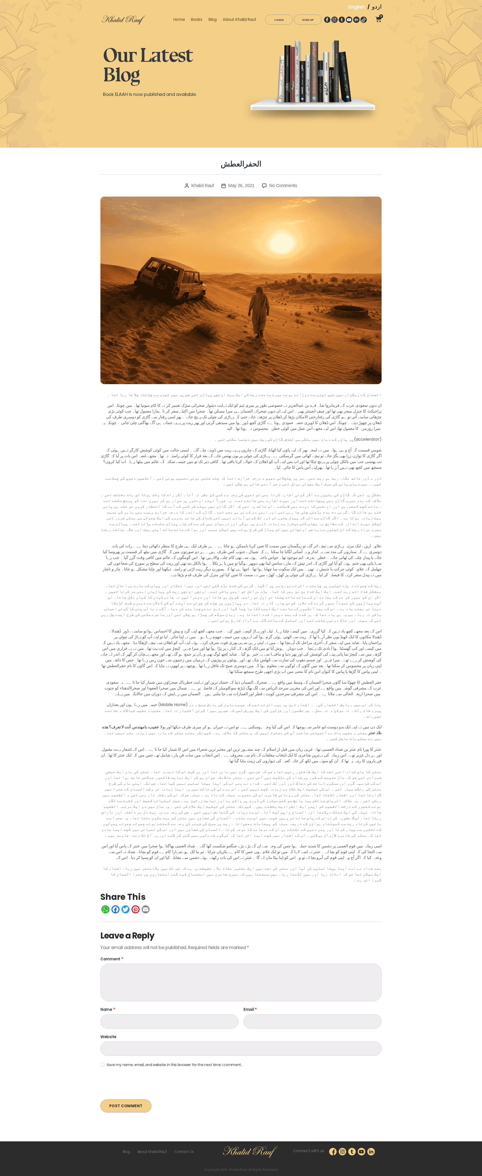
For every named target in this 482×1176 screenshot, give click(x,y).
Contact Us (184, 1151)
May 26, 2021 (241, 185)
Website (108, 1036)
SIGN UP (308, 20)
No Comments (283, 185)
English (356, 7)
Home (179, 19)
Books (196, 19)
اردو (377, 7)
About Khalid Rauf (239, 19)
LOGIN (279, 20)
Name (107, 1010)
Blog (212, 19)
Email (250, 1010)
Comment (111, 959)
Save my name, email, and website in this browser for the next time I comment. (174, 1065)
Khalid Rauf (202, 185)
